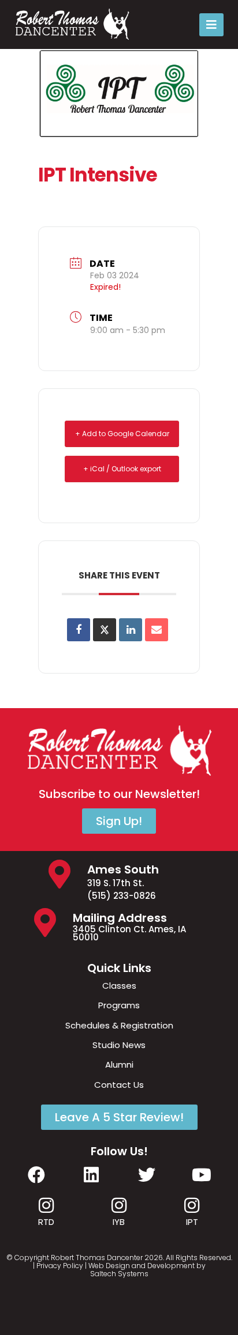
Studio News (119, 1045)
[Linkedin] (130, 629)
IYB (119, 1222)
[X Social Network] (104, 629)
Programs (119, 1005)
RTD (46, 1222)
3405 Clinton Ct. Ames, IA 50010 (129, 933)
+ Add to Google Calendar (122, 433)
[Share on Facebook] (78, 629)
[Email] (156, 629)
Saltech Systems (119, 1274)
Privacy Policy (59, 1265)
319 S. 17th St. (115, 883)
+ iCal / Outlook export (122, 469)
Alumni (119, 1064)
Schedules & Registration (119, 1025)
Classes (119, 985)
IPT (192, 1222)
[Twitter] (146, 1174)
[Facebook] (36, 1174)
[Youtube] (201, 1174)
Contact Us (119, 1085)
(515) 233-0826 (121, 896)
